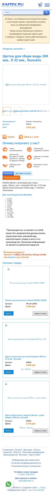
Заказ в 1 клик (31, 137)
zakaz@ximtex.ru (26, 480)
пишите (12, 257)
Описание (8, 173)
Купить (11, 137)
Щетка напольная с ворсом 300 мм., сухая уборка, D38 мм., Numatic (24, 416)
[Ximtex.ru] (12, 6)
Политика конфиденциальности (26, 463)
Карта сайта (34, 455)
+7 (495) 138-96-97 (26, 474)
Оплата (36, 450)
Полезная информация (33, 452)
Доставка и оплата (23, 173)
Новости (17, 452)
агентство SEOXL (36, 490)
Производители (10, 455)
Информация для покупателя (26, 460)
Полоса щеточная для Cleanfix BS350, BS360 (25, 300)
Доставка (27, 450)
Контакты (23, 455)
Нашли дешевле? (11, 177)
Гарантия (7, 452)
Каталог (18, 450)
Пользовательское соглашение (26, 466)
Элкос (43, 487)
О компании (8, 450)
